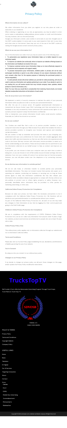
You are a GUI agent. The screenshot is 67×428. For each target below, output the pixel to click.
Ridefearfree (7, 405)
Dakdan (5, 384)
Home (4, 354)
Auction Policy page (24, 242)
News (3, 358)
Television (5, 361)
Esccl (4, 388)
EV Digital (5, 365)
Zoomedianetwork (9, 398)
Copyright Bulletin (7, 341)
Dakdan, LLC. (34, 323)
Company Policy (7, 344)
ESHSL (5, 391)
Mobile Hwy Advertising (10, 395)
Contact (5, 379)
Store (4, 382)
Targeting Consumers (9, 372)
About (4, 375)
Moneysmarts (7, 402)
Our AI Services (7, 368)
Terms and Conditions (9, 337)
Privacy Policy (6, 334)
